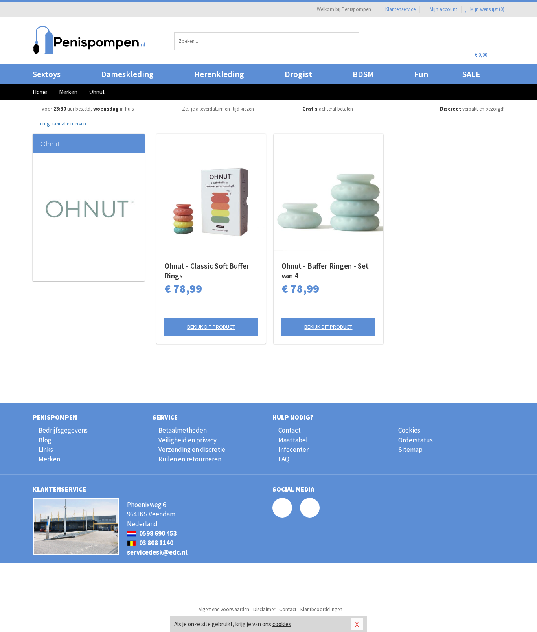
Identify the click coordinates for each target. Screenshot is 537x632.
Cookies (409, 430)
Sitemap (410, 449)
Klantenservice (400, 9)
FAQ (283, 459)
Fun (421, 74)
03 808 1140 (155, 542)
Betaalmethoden (182, 430)
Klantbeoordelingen (321, 609)
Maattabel (293, 440)
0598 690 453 (157, 533)
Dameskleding (127, 74)
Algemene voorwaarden (224, 609)
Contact (289, 430)
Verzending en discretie (191, 449)
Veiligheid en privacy (187, 440)
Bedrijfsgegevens (63, 430)
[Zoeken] (345, 41)
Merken (49, 459)
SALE (471, 74)
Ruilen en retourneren (189, 459)
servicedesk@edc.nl (157, 552)
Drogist (298, 74)
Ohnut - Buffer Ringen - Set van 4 (325, 270)
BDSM (363, 74)
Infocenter (293, 449)
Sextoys (47, 74)
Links (46, 449)
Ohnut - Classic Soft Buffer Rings (206, 270)
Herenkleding (219, 74)
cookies (281, 624)
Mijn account (443, 9)
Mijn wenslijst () (486, 9)
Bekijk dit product (211, 326)
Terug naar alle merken (61, 123)
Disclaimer (264, 609)
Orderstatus (415, 440)
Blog (45, 440)
